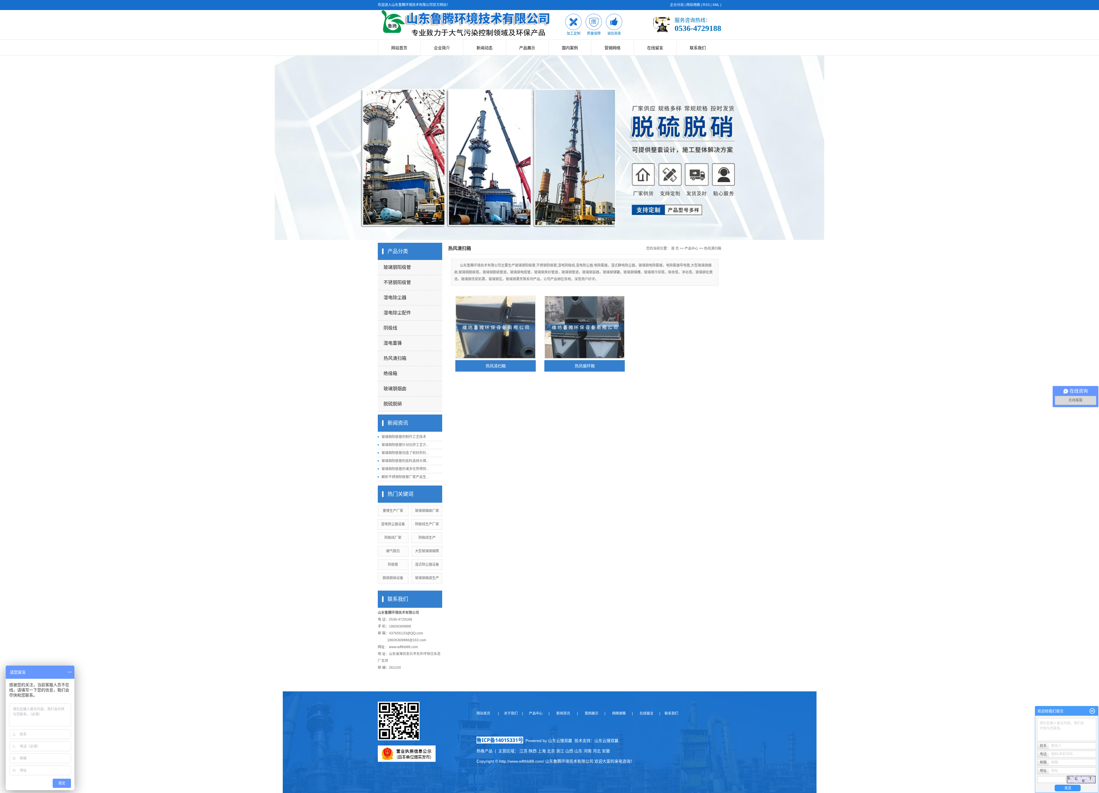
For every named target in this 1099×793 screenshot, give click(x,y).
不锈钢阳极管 (397, 282)
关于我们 (512, 713)
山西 (569, 751)
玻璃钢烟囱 (395, 388)
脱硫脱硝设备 (393, 578)
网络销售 (619, 713)
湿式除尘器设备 (427, 565)
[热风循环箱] (584, 327)
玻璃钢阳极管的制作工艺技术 (404, 437)
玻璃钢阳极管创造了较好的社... (405, 453)
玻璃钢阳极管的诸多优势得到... (405, 469)
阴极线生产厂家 (427, 524)
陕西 (533, 751)
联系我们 (698, 48)
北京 (551, 751)
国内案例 (570, 48)
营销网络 (612, 48)
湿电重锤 (393, 343)
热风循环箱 (585, 366)
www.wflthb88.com (403, 647)
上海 (542, 751)
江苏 (523, 751)
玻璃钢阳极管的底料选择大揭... (405, 461)
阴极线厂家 (393, 538)
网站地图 (693, 5)
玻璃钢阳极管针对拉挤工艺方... (405, 445)
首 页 (675, 248)
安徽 (606, 751)
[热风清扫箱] (495, 327)
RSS (706, 5)
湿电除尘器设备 (393, 524)
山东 (578, 751)
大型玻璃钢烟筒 (427, 551)
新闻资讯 (563, 713)
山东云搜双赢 (606, 740)
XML (716, 5)
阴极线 (390, 328)
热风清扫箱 (395, 358)
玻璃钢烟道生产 (427, 578)
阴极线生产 (427, 538)
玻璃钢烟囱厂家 (427, 511)
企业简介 (442, 48)
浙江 (560, 751)
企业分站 (677, 5)
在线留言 (655, 48)
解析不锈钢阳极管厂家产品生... (405, 477)
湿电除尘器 (395, 297)
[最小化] (1092, 711)
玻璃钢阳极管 (397, 267)
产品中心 (691, 248)
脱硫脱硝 (393, 403)
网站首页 (399, 48)
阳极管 (393, 565)
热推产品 (485, 751)
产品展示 (527, 48)
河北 (597, 751)
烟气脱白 (393, 551)
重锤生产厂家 (393, 511)
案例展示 (591, 713)
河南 (588, 751)
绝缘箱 (390, 373)
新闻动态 (485, 48)
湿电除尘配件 (397, 312)
